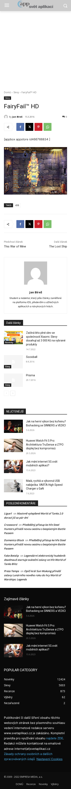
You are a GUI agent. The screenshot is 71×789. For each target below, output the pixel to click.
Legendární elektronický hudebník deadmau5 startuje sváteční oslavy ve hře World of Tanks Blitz (35, 560)
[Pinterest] (38, 127)
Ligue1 (8, 513)
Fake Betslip (11, 555)
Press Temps (11, 571)
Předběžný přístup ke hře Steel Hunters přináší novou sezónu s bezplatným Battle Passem (34, 529)
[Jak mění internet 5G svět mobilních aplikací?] (13, 466)
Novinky (9, 342)
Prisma (30, 375)
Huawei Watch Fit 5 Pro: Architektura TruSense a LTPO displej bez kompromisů (45, 444)
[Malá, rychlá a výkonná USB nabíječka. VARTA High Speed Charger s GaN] (13, 485)
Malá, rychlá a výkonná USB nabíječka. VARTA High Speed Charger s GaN (44, 484)
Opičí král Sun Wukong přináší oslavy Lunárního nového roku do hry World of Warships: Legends (32, 575)
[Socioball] (13, 361)
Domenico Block (14, 540)
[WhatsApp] (47, 127)
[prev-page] (6, 393)
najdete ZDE (54, 738)
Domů (7, 92)
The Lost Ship (58, 246)
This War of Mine (15, 246)
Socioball (31, 356)
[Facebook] (20, 127)
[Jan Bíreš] (6, 117)
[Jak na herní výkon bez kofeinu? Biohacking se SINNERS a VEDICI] (13, 426)
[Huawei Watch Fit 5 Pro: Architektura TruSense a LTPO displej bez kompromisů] (13, 445)
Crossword (10, 525)
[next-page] (12, 393)
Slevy (16, 92)
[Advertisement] (35, 48)
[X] (29, 127)
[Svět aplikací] (35, 5)
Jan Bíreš (17, 116)
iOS (17, 205)
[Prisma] (13, 380)
